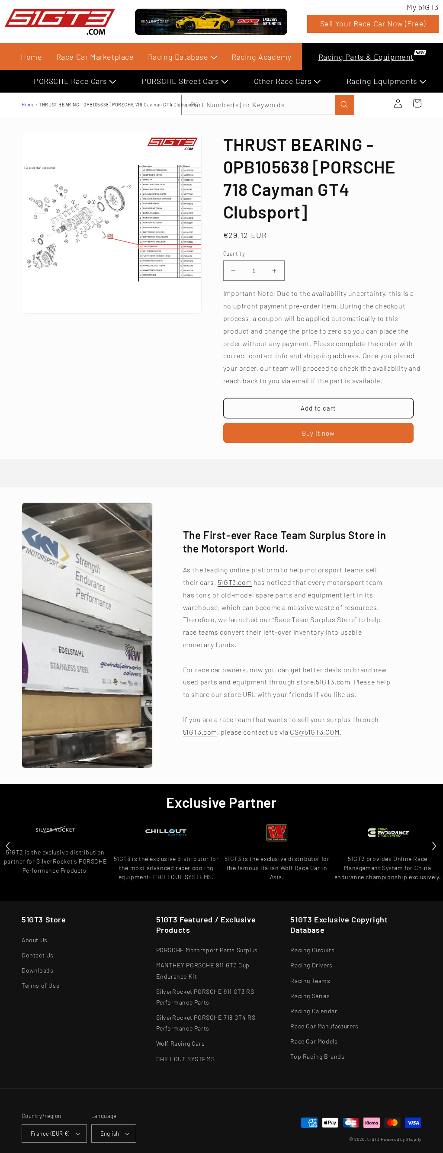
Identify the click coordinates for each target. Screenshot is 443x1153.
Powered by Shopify (401, 1139)
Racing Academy (261, 56)
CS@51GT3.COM (314, 732)
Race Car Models (313, 1041)
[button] (378, 103)
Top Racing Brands (317, 1056)
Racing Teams (310, 980)
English (109, 1133)
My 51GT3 (423, 7)
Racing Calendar (313, 1011)
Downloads (37, 970)
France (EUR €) (50, 1133)
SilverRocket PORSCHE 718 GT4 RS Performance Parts (206, 1023)
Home (31, 56)
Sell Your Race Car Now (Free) (373, 23)
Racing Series (310, 995)
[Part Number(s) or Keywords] (378, 103)
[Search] (344, 105)
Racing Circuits (312, 950)
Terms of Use (40, 985)
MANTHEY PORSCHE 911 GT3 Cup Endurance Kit (203, 970)
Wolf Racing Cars (180, 1043)
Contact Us (38, 955)
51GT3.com (235, 582)
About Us (35, 940)
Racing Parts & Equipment (366, 56)
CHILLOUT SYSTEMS (185, 1059)
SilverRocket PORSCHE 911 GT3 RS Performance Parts (205, 997)
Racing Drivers (311, 965)
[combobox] (268, 105)
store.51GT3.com (323, 682)
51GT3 (373, 1139)
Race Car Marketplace (95, 56)
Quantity (234, 253)
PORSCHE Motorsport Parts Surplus (207, 950)
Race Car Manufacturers (324, 1026)
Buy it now (318, 433)
